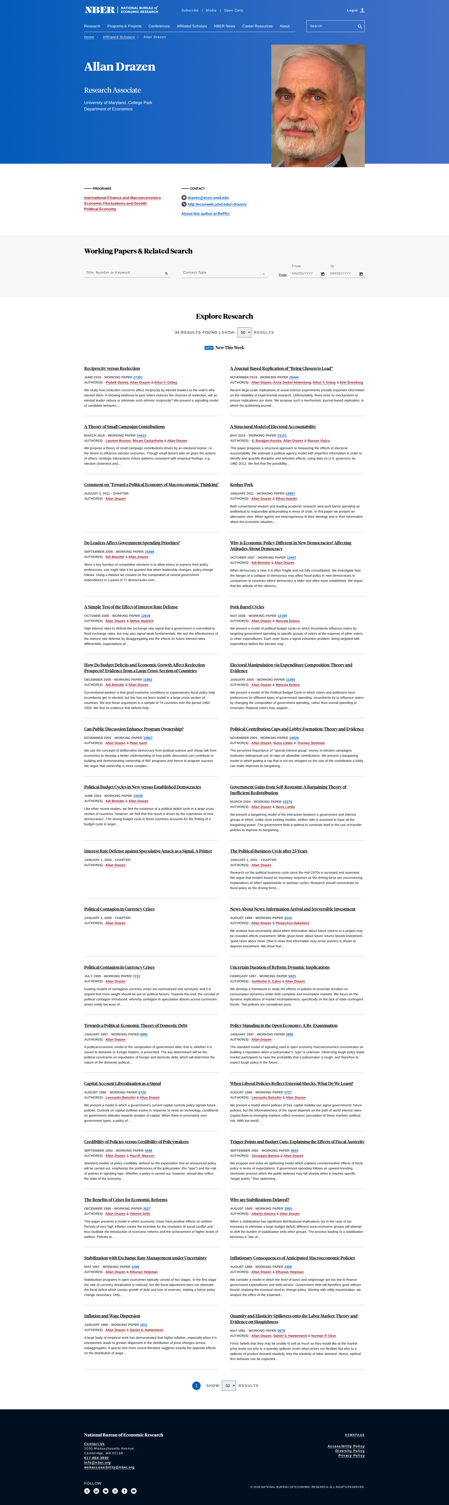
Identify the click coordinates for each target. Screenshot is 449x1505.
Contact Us (94, 1444)
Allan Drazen (140, 382)
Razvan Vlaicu (319, 440)
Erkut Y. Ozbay (165, 382)
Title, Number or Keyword (108, 272)
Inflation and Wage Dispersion (112, 1316)
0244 (288, 918)
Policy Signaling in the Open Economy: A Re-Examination (283, 1025)
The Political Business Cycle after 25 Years (269, 851)
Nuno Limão (283, 743)
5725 (142, 1092)
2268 (135, 1267)
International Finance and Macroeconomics (122, 198)
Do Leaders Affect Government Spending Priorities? (132, 543)
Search (316, 26)
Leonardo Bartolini (121, 1097)
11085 (290, 679)
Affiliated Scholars (192, 26)
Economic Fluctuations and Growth (115, 203)
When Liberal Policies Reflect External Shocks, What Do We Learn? (291, 1083)
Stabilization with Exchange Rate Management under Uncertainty (145, 1258)
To (336, 266)
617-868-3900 (96, 1458)
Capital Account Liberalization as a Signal (122, 1083)
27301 (138, 377)
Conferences (159, 26)
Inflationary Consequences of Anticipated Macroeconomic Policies (292, 1258)
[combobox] (184, 274)
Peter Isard (138, 743)
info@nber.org (97, 1462)
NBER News (224, 26)
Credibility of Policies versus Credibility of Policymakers (136, 1141)
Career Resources (257, 26)
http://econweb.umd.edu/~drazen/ (217, 204)
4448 (148, 1150)
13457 (291, 557)
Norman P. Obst (323, 1336)
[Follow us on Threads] (115, 1491)
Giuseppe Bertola (265, 1156)
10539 (138, 796)
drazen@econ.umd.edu (208, 198)
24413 (141, 435)
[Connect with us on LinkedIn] (96, 1491)
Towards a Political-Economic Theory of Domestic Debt (135, 1025)
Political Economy (100, 209)
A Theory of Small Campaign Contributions (124, 426)
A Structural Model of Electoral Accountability (273, 426)
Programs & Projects (124, 26)
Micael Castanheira (148, 440)
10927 (148, 738)
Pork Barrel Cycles (247, 607)
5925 (292, 976)
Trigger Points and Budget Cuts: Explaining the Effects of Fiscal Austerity (297, 1141)
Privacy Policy (351, 1455)
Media (211, 10)
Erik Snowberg (351, 382)
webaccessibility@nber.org (109, 1467)
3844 (294, 1150)
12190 (282, 616)
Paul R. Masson (142, 1156)
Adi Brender (114, 557)
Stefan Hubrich (142, 621)
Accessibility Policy (346, 1446)
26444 (294, 377)
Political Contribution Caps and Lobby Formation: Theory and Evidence (297, 729)
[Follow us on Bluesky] (106, 1491)
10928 (294, 738)
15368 (149, 552)
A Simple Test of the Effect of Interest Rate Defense (131, 607)
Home (89, 37)
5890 (144, 1034)
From (300, 266)
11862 (147, 679)
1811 (143, 1325)
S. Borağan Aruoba (267, 440)
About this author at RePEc (205, 214)
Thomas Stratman (311, 743)
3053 (288, 1208)
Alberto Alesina (263, 1214)
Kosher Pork (241, 484)
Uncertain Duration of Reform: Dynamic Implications (280, 967)
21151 (282, 435)
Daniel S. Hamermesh (146, 1330)
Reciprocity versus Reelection (112, 368)
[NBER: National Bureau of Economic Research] (125, 12)
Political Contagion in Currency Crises (119, 909)
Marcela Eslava (288, 621)
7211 (136, 976)
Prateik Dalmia (117, 382)
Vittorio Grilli (140, 1214)
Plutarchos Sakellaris (292, 923)
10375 (287, 801)
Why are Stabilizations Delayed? (259, 1199)
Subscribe (190, 10)
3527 (147, 1208)
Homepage (355, 1434)
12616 (145, 616)
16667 (290, 493)
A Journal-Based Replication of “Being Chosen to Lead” (281, 368)
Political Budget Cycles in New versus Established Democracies (142, 787)
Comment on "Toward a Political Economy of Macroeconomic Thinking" (151, 484)
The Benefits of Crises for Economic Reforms (125, 1199)
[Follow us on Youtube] (134, 1491)
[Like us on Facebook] (124, 1491)
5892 (289, 1034)
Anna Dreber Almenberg (292, 382)
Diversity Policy (350, 1451)
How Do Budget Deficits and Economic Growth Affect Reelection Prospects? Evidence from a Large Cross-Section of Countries (144, 667)
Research (92, 26)
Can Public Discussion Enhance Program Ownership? (134, 729)
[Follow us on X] (87, 1491)
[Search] (360, 27)
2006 (288, 1267)
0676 (281, 1330)
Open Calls (233, 10)
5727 (288, 1092)
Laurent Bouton (118, 440)
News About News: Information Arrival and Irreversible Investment (292, 909)
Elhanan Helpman (144, 1272)
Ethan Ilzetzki (286, 498)
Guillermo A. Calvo (266, 981)
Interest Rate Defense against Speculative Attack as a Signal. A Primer (148, 851)
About (285, 26)
